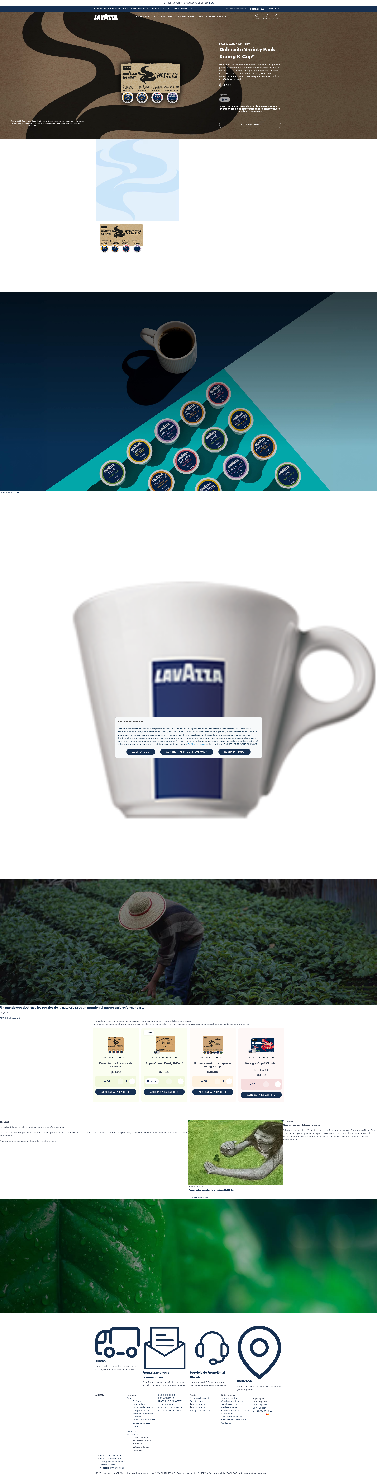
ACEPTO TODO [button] (140, 752)
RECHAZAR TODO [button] (234, 752)
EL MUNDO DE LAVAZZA (107, 9)
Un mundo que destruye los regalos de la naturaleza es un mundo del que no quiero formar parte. (72, 1007)
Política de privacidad (111, 1456)
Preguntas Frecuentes (200, 1398)
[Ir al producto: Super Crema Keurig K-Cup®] (164, 1054)
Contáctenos (196, 1401)
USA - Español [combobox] (260, 1402)
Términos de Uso (229, 1398)
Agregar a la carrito (115, 1092)
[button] (373, 3)
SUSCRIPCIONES (166, 1395)
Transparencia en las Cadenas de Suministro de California (234, 1420)
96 (152, 1081)
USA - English (259, 1408)
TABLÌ (211, 3)
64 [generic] (108, 1081)
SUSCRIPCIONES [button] (163, 17)
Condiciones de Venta (232, 1401)
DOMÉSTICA (257, 9)
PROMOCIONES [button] (186, 17)
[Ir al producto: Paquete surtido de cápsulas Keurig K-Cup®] (212, 1054)
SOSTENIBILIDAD (166, 1404)
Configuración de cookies (113, 1462)
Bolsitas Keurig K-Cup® (144, 1420)
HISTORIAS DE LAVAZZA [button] (212, 17)
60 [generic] (205, 1081)
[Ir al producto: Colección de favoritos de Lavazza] (115, 1054)
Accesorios (132, 1435)
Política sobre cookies (111, 1459)
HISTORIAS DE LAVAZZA (170, 1401)
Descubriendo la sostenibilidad (212, 1190)
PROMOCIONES (166, 1398)
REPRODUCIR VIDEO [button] (10, 493)
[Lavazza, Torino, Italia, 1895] (106, 17)
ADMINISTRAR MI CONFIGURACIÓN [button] (186, 752)
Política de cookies (197, 744)
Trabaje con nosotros (200, 1411)
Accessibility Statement (112, 1468)
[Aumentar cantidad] (132, 1081)
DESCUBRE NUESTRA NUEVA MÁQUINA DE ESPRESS (189, 3)
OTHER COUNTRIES (262, 1411)
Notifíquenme (250, 125)
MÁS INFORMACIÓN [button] (10, 1018)
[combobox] (152, 1081)
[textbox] (152, 1081)
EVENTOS (244, 1381)
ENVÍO (100, 1361)
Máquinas (132, 1431)
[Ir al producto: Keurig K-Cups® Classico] (261, 1055)
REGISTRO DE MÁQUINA (135, 9)
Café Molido (139, 1404)
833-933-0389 (199, 1407)
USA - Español (260, 1405)
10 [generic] (253, 1084)
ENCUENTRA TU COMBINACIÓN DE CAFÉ (173, 9)
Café (129, 1398)
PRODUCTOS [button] (142, 17)
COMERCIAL (274, 9)
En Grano (137, 1401)
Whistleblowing (107, 1465)
